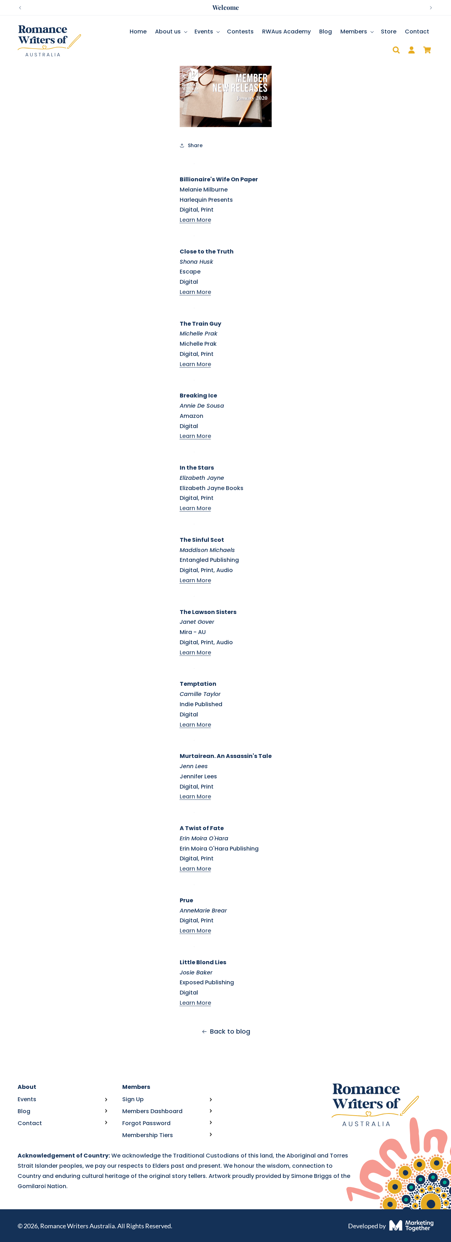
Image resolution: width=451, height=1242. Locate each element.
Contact (30, 1123)
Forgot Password (146, 1123)
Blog (24, 1111)
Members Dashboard (152, 1111)
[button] (170, 32)
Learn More (195, 220)
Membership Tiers (147, 1135)
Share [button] (195, 145)
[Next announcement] (431, 7)
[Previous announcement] (20, 7)
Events (27, 1099)
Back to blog (230, 1031)
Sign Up (133, 1099)
